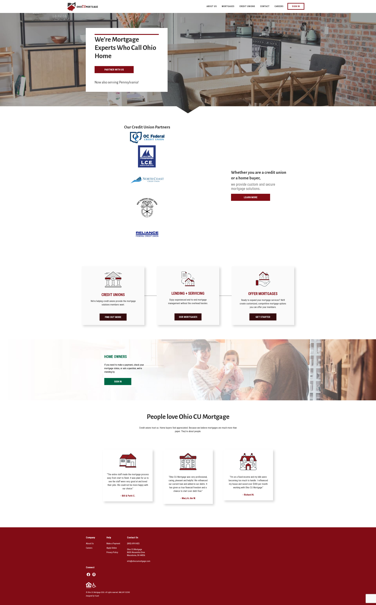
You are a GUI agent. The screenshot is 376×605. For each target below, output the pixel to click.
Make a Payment (113, 543)
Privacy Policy (112, 552)
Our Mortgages (188, 316)
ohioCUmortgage (86, 6)
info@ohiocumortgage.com (138, 561)
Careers (89, 548)
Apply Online (111, 548)
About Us (90, 543)
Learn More (250, 197)
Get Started (263, 316)
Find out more (113, 317)
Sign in (118, 381)
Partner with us (114, 69)
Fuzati (97, 596)
